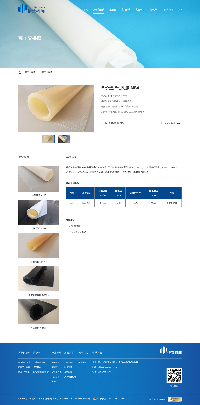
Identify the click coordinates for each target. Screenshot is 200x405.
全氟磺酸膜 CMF (39, 327)
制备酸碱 (68, 367)
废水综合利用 (70, 376)
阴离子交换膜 (46, 72)
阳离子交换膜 (24, 367)
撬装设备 (37, 367)
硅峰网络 (161, 399)
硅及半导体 (56, 371)
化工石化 (55, 376)
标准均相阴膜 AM (38, 261)
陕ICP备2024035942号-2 (81, 398)
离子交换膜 (98, 9)
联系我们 (168, 9)
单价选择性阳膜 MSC (38, 294)
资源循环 (55, 362)
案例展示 (140, 9)
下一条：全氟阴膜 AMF (171, 122)
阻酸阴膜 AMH (39, 228)
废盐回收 (68, 371)
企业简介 (82, 362)
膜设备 (113, 9)
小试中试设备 (39, 362)
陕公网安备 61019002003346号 (110, 398)
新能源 (55, 367)
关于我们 (154, 9)
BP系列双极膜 (24, 362)
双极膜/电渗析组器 (41, 371)
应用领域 (125, 9)
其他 (54, 381)
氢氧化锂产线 (70, 362)
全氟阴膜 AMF (39, 195)
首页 (85, 9)
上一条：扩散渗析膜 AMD (112, 122)
